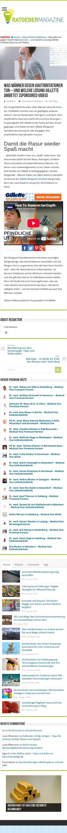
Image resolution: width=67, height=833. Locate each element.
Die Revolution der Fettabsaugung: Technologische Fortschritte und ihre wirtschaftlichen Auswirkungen (41, 662)
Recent (6, 564)
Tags (46, 564)
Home (16, 37)
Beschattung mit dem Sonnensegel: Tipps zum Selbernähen (21, 349)
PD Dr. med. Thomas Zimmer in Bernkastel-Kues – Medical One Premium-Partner (36, 447)
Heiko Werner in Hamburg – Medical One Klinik (35, 514)
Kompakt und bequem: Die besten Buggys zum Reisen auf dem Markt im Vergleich (41, 604)
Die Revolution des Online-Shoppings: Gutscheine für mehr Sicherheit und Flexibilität (41, 646)
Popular (19, 564)
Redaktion (11, 101)
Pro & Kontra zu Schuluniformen (25, 730)
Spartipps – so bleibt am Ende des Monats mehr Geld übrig (42, 359)
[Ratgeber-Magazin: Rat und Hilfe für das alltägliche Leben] (33, 15)
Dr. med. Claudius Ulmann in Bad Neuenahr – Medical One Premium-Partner (34, 430)
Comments (33, 564)
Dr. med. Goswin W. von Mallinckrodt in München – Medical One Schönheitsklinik (36, 506)
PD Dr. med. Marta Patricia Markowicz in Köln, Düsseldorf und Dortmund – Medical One (34, 422)
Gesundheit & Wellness (34, 37)
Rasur (59, 107)
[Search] (58, 370)
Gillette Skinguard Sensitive (33, 179)
